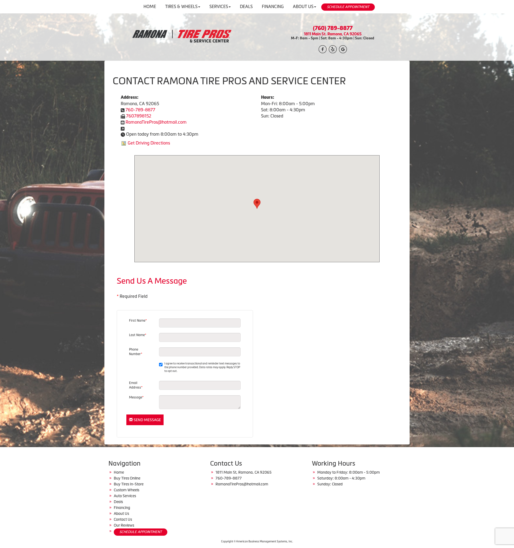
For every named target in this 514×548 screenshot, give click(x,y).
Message (136, 397)
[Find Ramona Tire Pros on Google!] (343, 48)
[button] (257, 204)
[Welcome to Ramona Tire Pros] (181, 36)
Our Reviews (124, 525)
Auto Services (125, 496)
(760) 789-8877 (333, 28)
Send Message (147, 420)
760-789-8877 (140, 109)
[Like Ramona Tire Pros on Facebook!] (323, 48)
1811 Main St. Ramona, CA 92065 (333, 34)
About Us (121, 513)
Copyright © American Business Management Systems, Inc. (257, 541)
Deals (118, 502)
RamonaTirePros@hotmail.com (156, 122)
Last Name (137, 335)
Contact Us (123, 519)
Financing (122, 507)
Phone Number (135, 352)
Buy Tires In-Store (128, 484)
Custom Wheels (126, 490)
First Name (138, 320)
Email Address (135, 385)
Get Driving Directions (149, 142)
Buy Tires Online (127, 478)
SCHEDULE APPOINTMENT (348, 7)
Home (119, 472)
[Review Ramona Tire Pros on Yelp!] (333, 48)
